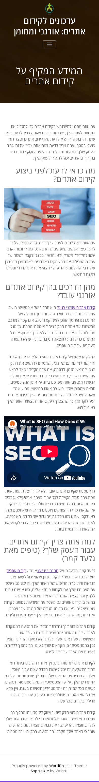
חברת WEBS (47, 570)
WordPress (59, 765)
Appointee (39, 770)
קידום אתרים (16, 570)
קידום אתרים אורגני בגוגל (76, 307)
